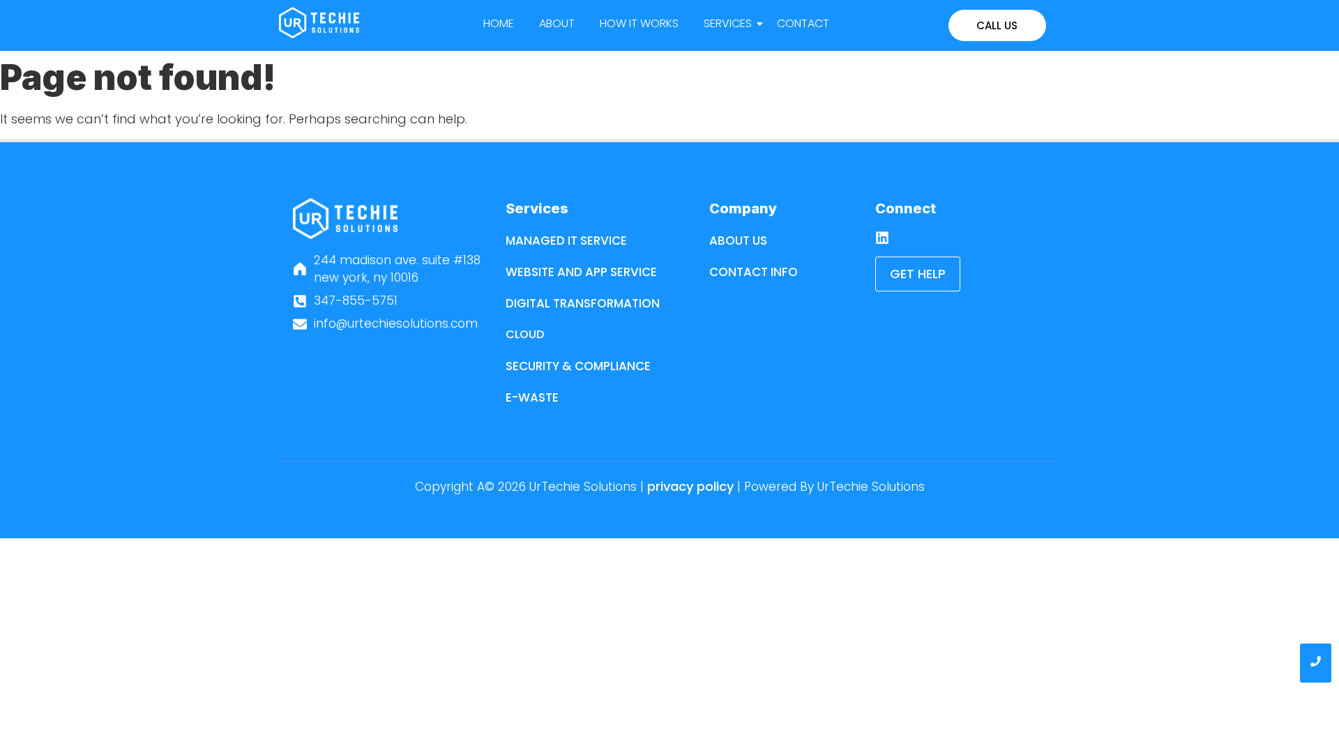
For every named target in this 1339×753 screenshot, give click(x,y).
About (557, 23)
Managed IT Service (566, 240)
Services (728, 23)
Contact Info (753, 272)
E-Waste (532, 397)
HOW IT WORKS (639, 23)
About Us (738, 240)
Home (498, 23)
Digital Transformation (583, 303)
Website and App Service (581, 272)
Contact (803, 23)
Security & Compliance (578, 366)
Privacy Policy (690, 486)
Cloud (525, 334)
